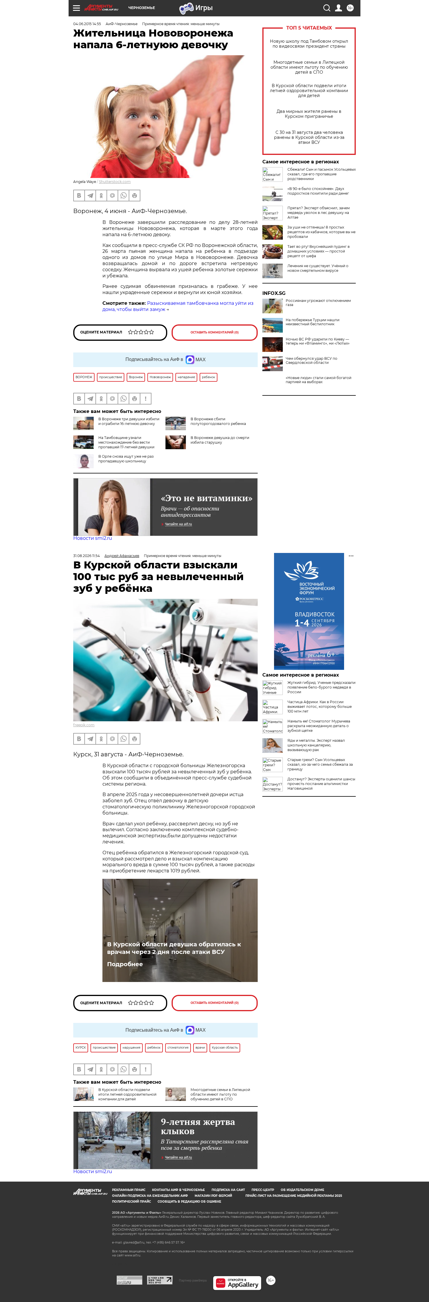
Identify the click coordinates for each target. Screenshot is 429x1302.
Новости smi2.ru (92, 538)
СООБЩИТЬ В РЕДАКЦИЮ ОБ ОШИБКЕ (189, 1202)
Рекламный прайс (128, 1190)
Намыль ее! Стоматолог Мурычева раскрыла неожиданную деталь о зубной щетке (318, 726)
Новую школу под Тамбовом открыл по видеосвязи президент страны (309, 44)
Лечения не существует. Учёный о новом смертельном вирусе (317, 268)
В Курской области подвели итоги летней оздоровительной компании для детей (309, 90)
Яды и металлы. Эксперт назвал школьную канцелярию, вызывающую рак (316, 745)
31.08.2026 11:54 (86, 556)
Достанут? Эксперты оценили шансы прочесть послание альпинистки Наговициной (321, 784)
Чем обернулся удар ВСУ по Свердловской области (311, 361)
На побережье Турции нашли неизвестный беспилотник (312, 322)
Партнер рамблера (193, 1280)
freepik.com (84, 725)
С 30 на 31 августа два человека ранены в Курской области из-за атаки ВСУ (309, 137)
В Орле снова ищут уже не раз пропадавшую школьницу (126, 458)
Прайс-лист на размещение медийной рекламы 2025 (293, 1196)
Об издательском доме (302, 1190)
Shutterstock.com (115, 181)
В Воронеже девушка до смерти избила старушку (220, 440)
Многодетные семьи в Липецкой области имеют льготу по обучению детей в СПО (309, 67)
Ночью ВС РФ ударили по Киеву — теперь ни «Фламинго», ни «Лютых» (318, 341)
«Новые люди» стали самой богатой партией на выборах (318, 380)
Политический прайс (131, 1202)
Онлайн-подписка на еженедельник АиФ (150, 1196)
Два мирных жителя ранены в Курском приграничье (309, 114)
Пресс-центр (263, 1190)
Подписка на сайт (228, 1190)
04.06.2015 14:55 (87, 24)
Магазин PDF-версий (213, 1196)
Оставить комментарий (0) (215, 332)
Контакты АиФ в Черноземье (178, 1190)
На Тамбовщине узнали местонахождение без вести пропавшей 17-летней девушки (126, 442)
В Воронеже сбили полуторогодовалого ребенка (218, 421)
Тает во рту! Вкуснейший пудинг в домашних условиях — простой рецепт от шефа (318, 251)
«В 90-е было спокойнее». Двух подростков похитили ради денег (318, 191)
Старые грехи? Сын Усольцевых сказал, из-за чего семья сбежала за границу (320, 764)
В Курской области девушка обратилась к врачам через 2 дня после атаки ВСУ (174, 948)
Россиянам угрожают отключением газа (318, 303)
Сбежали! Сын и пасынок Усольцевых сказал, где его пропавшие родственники (321, 174)
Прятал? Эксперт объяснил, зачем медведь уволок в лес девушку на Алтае (318, 212)
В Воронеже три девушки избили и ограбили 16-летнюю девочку (128, 421)
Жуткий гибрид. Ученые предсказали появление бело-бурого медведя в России (321, 687)
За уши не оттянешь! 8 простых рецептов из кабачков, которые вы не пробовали (321, 232)
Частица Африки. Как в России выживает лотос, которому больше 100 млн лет (319, 706)
